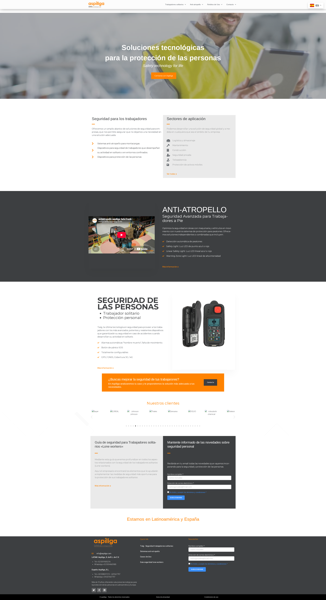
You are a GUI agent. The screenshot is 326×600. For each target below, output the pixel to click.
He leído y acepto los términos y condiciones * (187, 492)
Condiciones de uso (211, 597)
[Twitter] (94, 590)
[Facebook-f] (99, 590)
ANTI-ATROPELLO (194, 209)
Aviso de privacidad (163, 597)
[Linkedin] (104, 590)
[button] (92, 417)
